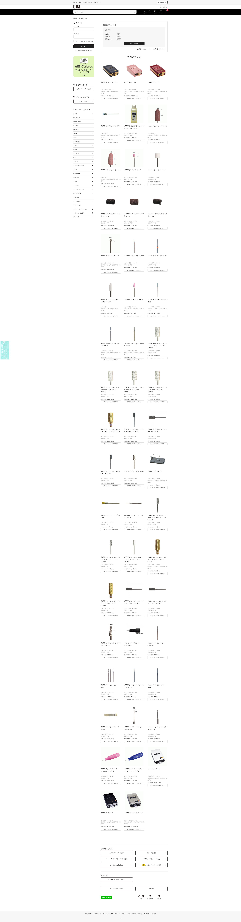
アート (75, 169)
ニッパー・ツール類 (78, 165)
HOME (75, 18)
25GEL (75, 133)
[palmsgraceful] (4, 350)
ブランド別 (76, 217)
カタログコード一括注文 (84, 89)
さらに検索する (134, 43)
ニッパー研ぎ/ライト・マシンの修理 (116, 859)
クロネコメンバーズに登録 (153, 865)
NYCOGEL (76, 129)
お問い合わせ (146, 913)
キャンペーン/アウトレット (80, 209)
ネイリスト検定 (77, 193)
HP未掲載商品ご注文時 (79, 213)
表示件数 (155, 49)
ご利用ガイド (88, 913)
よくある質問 (109, 913)
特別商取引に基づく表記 (134, 913)
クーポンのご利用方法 (116, 865)
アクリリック (76, 141)
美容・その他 (76, 205)
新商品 (75, 113)
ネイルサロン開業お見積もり (116, 879)
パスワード (76, 34)
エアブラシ (76, 185)
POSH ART (76, 125)
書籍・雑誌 (76, 197)
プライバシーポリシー (120, 913)
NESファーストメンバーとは (151, 859)
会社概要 (153, 913)
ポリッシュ (76, 153)
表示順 (139, 49)
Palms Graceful (77, 121)
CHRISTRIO (76, 117)
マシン (75, 181)
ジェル (75, 137)
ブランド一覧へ (83, 101)
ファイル (75, 161)
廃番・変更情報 (151, 853)
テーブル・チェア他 (78, 189)
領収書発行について (99, 913)
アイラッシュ (76, 201)
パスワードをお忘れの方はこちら (83, 50)
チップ (75, 149)
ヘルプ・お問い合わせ (116, 889)
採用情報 (151, 889)
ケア (74, 157)
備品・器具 (76, 177)
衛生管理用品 (76, 173)
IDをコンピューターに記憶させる (84, 41)
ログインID (76, 26)
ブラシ (75, 145)
